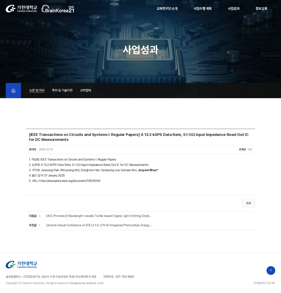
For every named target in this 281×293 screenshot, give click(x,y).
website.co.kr (95, 283)
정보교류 (261, 8)
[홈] (13, 90)
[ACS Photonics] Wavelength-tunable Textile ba (98, 216)
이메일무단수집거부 (264, 283)
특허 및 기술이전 (62, 90)
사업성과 (234, 8)
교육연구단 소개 (167, 8)
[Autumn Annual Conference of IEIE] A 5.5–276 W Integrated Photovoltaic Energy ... (99, 225)
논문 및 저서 (36, 90)
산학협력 (85, 90)
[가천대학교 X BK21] (40, 8)
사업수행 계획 (203, 8)
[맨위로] (270, 270)
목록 (248, 203)
